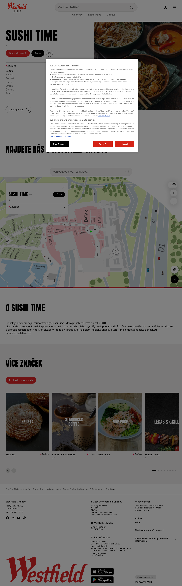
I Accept (124, 144)
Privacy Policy (104, 116)
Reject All (103, 144)
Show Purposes (59, 144)
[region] (92, 105)
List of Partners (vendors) (60, 137)
